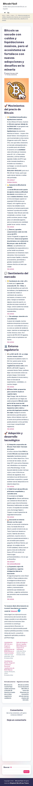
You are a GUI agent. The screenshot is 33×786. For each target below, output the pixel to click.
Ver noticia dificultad (13, 564)
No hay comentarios (12, 74)
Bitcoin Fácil (10, 3)
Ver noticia (10, 180)
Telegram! (14, 611)
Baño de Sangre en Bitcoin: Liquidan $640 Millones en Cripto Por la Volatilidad (22, 646)
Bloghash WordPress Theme (19, 783)
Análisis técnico (12, 182)
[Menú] (8, 12)
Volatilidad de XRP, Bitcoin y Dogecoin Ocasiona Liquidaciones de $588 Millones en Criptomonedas (9, 648)
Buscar (7, 767)
